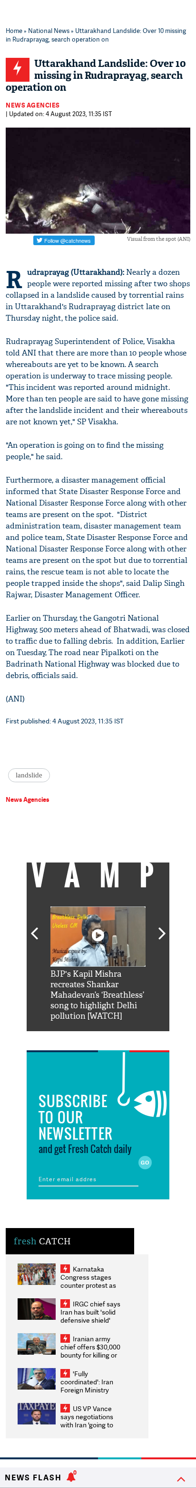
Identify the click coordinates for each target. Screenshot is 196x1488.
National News (48, 30)
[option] (98, 964)
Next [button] (162, 928)
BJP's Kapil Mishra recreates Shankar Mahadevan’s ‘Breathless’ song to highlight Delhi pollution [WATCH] (97, 995)
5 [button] (126, 1038)
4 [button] (112, 1038)
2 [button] (83, 1038)
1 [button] (69, 1038)
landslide (29, 775)
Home (14, 30)
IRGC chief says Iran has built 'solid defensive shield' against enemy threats (90, 1320)
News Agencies (33, 105)
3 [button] (98, 1038)
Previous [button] (34, 928)
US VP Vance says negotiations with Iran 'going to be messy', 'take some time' (86, 1424)
